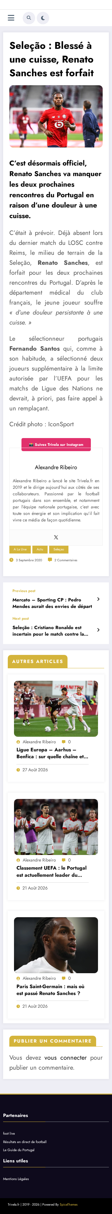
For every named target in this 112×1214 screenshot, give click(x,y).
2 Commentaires (65, 560)
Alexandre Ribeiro (39, 742)
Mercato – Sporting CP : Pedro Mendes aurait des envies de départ (52, 603)
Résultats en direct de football (25, 1141)
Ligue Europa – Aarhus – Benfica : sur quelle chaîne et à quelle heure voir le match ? (52, 753)
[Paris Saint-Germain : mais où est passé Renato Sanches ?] (56, 945)
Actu (40, 549)
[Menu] (11, 18)
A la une (20, 549)
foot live (9, 1133)
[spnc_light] (43, 18)
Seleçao (59, 549)
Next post (20, 618)
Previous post (23, 591)
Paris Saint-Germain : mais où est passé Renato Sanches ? (50, 990)
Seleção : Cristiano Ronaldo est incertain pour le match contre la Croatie (48, 631)
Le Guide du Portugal (19, 1149)
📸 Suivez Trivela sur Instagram (56, 444)
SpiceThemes (68, 1204)
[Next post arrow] (98, 630)
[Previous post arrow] (98, 599)
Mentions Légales (16, 1178)
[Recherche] (29, 18)
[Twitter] (56, 538)
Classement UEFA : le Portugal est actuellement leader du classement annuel (51, 872)
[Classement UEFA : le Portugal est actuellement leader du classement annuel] (56, 827)
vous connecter (65, 1057)
